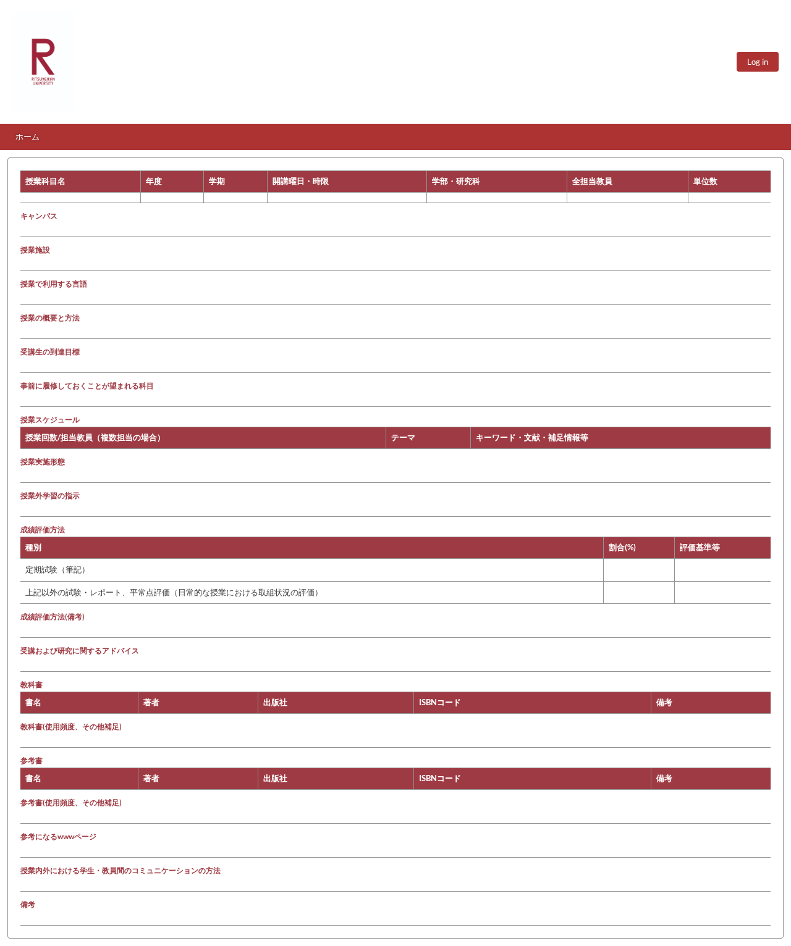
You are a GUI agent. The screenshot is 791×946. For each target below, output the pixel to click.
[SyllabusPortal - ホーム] (43, 61)
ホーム (27, 136)
